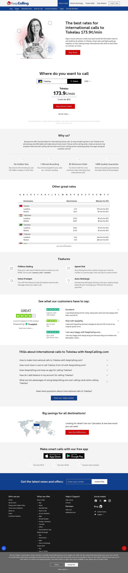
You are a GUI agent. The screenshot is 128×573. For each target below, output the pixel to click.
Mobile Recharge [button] (76, 3)
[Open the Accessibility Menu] (4, 548)
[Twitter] (101, 500)
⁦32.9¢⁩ (75, 228)
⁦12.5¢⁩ (75, 212)
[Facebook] (96, 500)
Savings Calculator (45, 521)
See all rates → (64, 114)
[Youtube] (105, 500)
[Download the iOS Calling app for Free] (53, 456)
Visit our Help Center (64, 398)
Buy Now (73, 52)
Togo (25, 244)
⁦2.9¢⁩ (75, 237)
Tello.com (69, 510)
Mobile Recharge (42, 532)
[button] (63, 3)
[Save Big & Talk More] (36, 428)
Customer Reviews (14, 516)
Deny (57, 565)
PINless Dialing (25, 266)
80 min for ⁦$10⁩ (103, 212)
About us (11, 511)
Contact (68, 503)
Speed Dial (80, 266)
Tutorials (41, 524)
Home (10, 500)
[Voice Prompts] (11, 280)
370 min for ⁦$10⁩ (102, 209)
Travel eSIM (41, 546)
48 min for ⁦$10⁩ (103, 221)
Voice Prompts (25, 278)
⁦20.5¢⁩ (75, 221)
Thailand (27, 234)
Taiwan (26, 206)
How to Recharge (44, 543)
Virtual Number (72, 9)
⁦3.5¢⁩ (75, 240)
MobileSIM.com (71, 512)
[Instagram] (109, 500)
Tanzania (27, 225)
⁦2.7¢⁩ (75, 209)
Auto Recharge (82, 278)
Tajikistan (27, 215)
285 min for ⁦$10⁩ (102, 240)
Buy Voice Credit (64, 106)
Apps (62, 9)
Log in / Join (114, 3)
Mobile (26, 212)
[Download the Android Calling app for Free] (75, 456)
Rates (41, 505)
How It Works (43, 551)
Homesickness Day (45, 530)
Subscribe (99, 481)
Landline (27, 209)
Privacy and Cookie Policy (16, 505)
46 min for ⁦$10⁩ (103, 218)
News (10, 513)
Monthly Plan (27, 9)
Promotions (43, 538)
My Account (12, 503)
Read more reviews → (26, 328)
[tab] (19, 195)
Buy (11, 9)
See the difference (77, 432)
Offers (41, 527)
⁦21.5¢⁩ (75, 218)
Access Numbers (51, 9)
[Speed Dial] (69, 268)
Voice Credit (41, 500)
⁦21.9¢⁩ (75, 230)
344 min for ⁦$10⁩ (102, 237)
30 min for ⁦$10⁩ (103, 228)
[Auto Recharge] (69, 280)
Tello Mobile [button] (101, 3)
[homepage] (18, 3)
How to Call (38, 9)
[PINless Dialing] (11, 268)
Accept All (71, 565)
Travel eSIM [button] (89, 3)
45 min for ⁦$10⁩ (103, 230)
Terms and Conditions (15, 508)
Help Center (69, 500)
